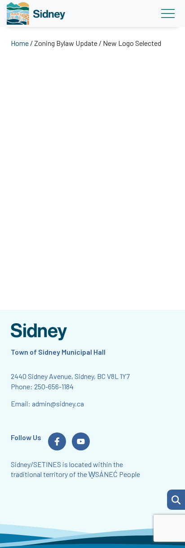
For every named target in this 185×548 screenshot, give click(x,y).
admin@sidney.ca (58, 403)
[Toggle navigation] (168, 13)
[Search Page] (176, 498)
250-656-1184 (54, 386)
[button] (176, 499)
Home (20, 43)
